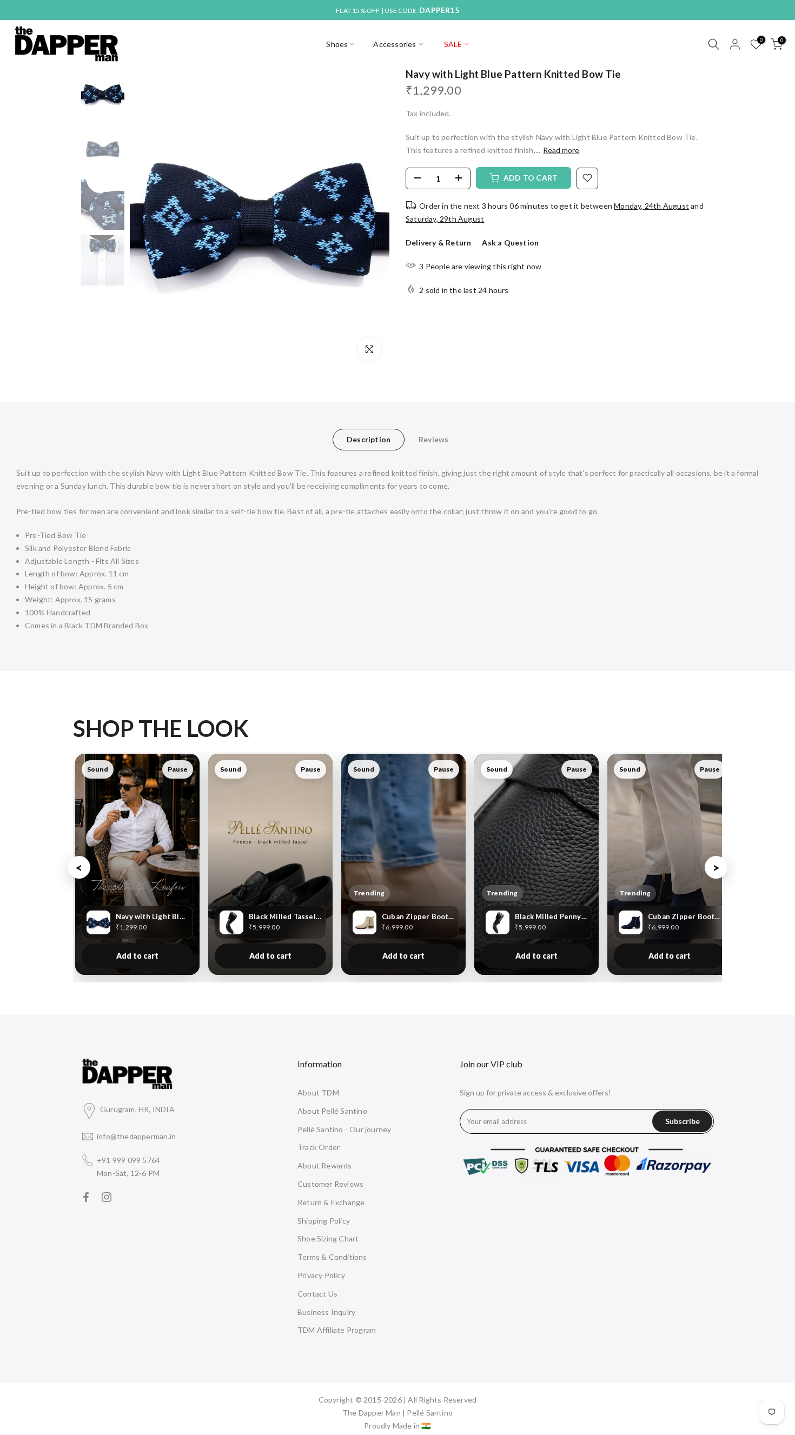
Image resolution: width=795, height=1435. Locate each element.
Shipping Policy (323, 1220)
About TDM (318, 1092)
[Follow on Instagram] (106, 1197)
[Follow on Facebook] (86, 1197)
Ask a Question (510, 242)
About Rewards (324, 1165)
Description (368, 438)
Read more (561, 150)
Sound (97, 769)
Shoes (337, 44)
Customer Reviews (330, 1183)
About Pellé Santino (332, 1110)
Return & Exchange (331, 1202)
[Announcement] (397, 10)
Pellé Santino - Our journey (344, 1129)
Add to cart (137, 955)
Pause (178, 769)
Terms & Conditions (332, 1256)
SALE (453, 44)
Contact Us (317, 1293)
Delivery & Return (438, 242)
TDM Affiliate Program (336, 1329)
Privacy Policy (321, 1275)
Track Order (318, 1147)
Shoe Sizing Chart (328, 1238)
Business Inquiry (326, 1312)
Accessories (394, 44)
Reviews (433, 438)
